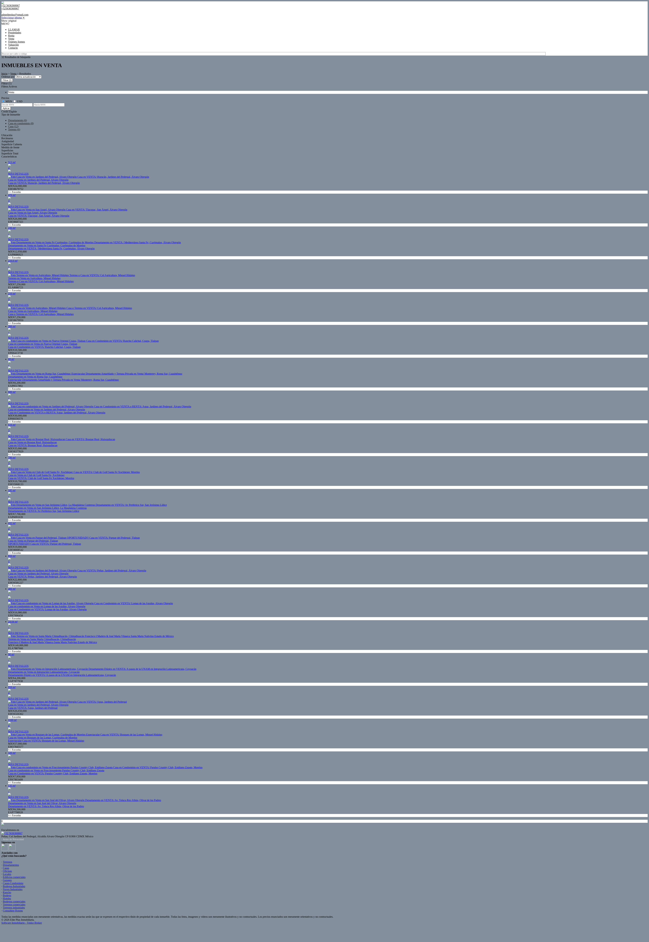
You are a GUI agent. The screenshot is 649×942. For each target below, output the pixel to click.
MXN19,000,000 (17, 549)
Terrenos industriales (14, 907)
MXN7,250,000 (16, 287)
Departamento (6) (17, 120)
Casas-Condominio (13, 883)
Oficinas (7, 871)
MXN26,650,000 (17, 713)
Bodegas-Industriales (14, 886)
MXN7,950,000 (16, 779)
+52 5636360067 (13, 833)
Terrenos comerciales (14, 904)
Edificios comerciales (14, 877)
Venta (11, 38)
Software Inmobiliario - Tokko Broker (21, 922)
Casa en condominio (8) (21, 123)
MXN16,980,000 (17, 615)
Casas (6, 868)
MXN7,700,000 (16, 517)
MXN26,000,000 (17, 221)
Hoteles (7, 898)
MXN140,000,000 (18, 648)
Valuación (13, 44)
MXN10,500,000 (17, 353)
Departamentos (11, 865)
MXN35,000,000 (17, 451)
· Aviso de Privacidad (12, 839)
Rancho (7, 892)
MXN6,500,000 (16, 812)
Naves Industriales (12, 889)
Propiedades (14, 32)
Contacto (13, 47)
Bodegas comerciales (14, 901)
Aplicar (6, 108)
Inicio (4, 73)
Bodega (7, 895)
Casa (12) (13, 126)
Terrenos (7, 861)
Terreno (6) (14, 129)
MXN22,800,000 (17, 582)
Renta (11, 35)
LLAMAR (14, 29)
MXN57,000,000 (17, 746)
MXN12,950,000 (17, 254)
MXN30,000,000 (17, 418)
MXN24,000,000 (17, 189)
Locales (7, 874)
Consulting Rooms (13, 910)
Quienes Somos (16, 41)
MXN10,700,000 (17, 484)
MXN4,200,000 (16, 681)
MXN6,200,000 (16, 385)
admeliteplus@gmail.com (14, 14)
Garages (7, 880)
